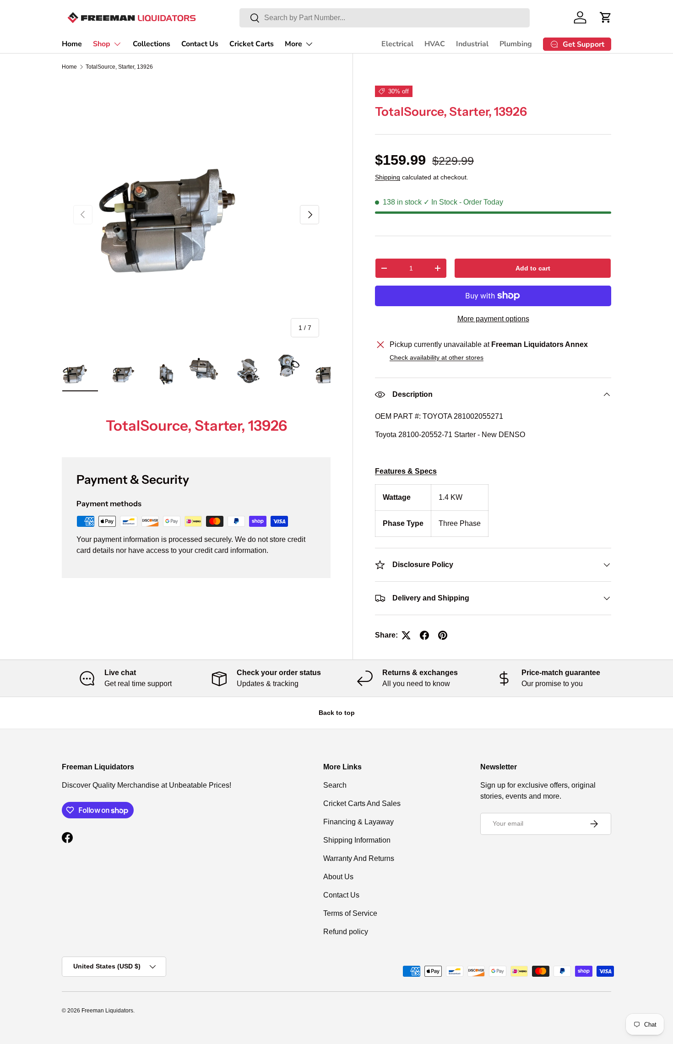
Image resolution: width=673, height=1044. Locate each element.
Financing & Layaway (358, 822)
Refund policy (345, 932)
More (293, 44)
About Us (338, 877)
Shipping (387, 177)
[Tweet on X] (406, 635)
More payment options (493, 319)
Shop (101, 44)
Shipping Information (357, 840)
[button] (606, 17)
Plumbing (515, 44)
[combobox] (384, 17)
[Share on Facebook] (424, 635)
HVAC (434, 44)
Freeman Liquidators (107, 1010)
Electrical (397, 44)
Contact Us (199, 44)
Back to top (337, 712)
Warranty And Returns (358, 858)
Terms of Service (350, 913)
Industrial (472, 44)
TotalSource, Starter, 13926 (119, 67)
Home (72, 44)
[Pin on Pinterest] (443, 635)
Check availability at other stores (436, 357)
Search (335, 785)
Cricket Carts (251, 44)
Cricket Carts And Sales (362, 803)
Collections (151, 44)
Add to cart (533, 268)
